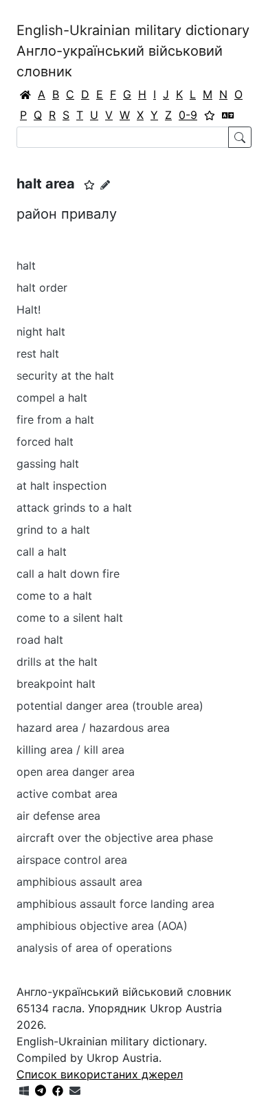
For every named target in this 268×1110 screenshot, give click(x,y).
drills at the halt (57, 661)
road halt (39, 639)
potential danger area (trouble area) (109, 705)
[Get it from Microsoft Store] (24, 1091)
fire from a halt (55, 419)
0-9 (188, 115)
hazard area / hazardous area (93, 727)
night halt (40, 331)
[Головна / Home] (25, 94)
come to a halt (54, 595)
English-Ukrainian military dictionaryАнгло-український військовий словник (132, 51)
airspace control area (71, 860)
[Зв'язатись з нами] (74, 1091)
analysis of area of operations (94, 948)
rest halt (37, 353)
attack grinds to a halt (74, 507)
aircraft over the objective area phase (114, 838)
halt (26, 265)
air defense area (58, 816)
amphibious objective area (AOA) (102, 926)
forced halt (45, 441)
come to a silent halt (69, 617)
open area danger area (75, 772)
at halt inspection (61, 485)
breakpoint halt (56, 683)
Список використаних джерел (99, 1074)
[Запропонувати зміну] (105, 185)
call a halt (41, 551)
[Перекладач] (228, 115)
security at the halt (65, 375)
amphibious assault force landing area (115, 904)
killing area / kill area (70, 750)
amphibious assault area (79, 882)
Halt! (28, 309)
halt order (41, 287)
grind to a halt (53, 529)
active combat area (67, 794)
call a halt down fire (68, 573)
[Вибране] (210, 115)
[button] (89, 185)
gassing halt (47, 463)
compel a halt (51, 397)
